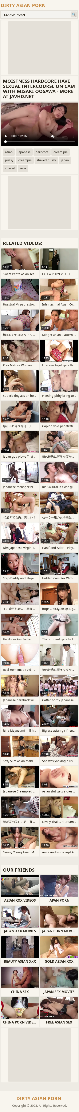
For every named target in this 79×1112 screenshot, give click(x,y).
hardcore (42, 152)
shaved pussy (46, 160)
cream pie (61, 152)
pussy (9, 160)
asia (23, 168)
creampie (25, 160)
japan (65, 160)
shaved (10, 168)
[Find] (74, 14)
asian (9, 152)
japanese (24, 152)
